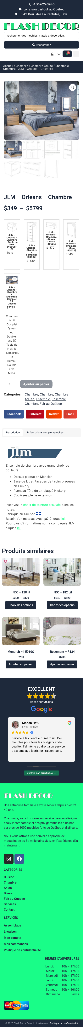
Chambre (22, 66)
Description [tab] (13, 432)
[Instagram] (9, 859)
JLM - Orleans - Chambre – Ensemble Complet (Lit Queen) (11, 295)
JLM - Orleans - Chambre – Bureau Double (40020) (51, 238)
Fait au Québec (51, 404)
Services (10, 904)
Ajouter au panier (36, 384)
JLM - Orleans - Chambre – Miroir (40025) (71, 246)
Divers (8, 893)
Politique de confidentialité (64, 1023)
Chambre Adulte (42, 66)
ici (63, 519)
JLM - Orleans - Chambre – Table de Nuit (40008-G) (12, 242)
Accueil (8, 66)
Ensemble (43, 399)
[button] (76, 54)
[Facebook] (19, 859)
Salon (8, 888)
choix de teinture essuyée (42, 505)
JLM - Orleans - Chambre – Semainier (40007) (31, 251)
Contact (9, 909)
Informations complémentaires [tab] (45, 432)
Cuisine (9, 877)
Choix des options (20, 605)
